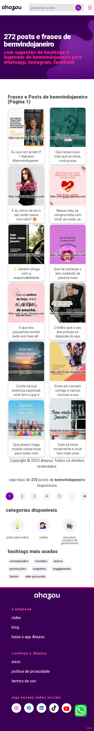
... (72, 496)
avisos (58, 561)
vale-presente (35, 576)
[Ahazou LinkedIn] (41, 708)
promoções (18, 569)
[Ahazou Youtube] (66, 708)
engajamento (62, 569)
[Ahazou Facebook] (29, 708)
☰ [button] (90, 8)
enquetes (39, 569)
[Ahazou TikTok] (54, 708)
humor (14, 576)
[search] (78, 8)
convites (41, 561)
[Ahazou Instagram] (16, 708)
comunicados (19, 561)
